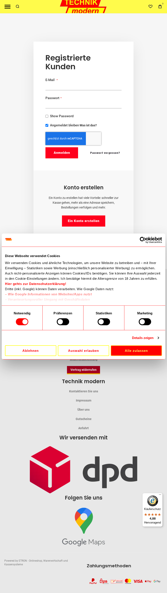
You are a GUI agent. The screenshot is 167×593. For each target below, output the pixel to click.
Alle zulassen (136, 350)
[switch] (63, 322)
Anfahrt (83, 428)
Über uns (83, 409)
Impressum (83, 400)
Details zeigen (143, 338)
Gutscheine (84, 419)
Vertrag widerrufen (83, 369)
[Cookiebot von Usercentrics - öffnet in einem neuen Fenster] (143, 240)
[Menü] (160, 495)
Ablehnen (30, 350)
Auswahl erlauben (83, 350)
